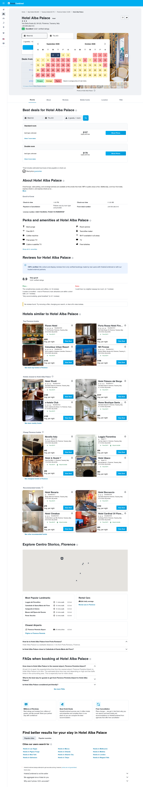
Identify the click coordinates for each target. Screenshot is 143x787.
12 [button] (68, 60)
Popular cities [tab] (29, 738)
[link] (36, 367)
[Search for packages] (3, 23)
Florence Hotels (61, 12)
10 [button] (58, 60)
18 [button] (63, 65)
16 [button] (53, 65)
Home (23, 12)
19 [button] (68, 65)
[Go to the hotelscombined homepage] (16, 3)
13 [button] (38, 65)
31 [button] (105, 75)
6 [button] (37, 60)
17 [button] (58, 65)
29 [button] (48, 75)
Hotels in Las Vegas (30, 749)
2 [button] (100, 55)
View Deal (68, 341)
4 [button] (63, 55)
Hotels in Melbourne (100, 749)
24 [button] (58, 70)
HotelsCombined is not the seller (36, 773)
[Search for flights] (3, 10)
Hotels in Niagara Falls (101, 757)
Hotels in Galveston (30, 757)
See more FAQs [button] (59, 689)
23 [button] (53, 70)
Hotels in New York (29, 754)
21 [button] (43, 70)
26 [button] (68, 70)
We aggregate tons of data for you (36, 777)
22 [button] (48, 70)
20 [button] (38, 70)
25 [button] (63, 70)
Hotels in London (99, 754)
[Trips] (3, 33)
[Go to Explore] (3, 27)
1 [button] (95, 55)
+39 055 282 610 (28, 26)
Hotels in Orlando (64, 752)
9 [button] (100, 60)
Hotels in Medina (99, 752)
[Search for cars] (3, 18)
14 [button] (43, 65)
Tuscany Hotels (46, 12)
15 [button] (48, 65)
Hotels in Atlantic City (66, 754)
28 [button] (43, 75)
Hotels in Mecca (63, 749)
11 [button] (63, 60)
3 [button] (58, 55)
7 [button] (90, 60)
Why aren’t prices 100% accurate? (36, 781)
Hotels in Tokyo (63, 757)
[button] (3, 3)
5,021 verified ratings (41, 29)
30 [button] (53, 75)
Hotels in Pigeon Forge (31, 752)
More (24, 191)
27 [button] (38, 75)
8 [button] (95, 60)
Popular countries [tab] (45, 738)
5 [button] (68, 55)
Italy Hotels (31, 12)
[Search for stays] (3, 14)
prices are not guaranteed (69, 767)
